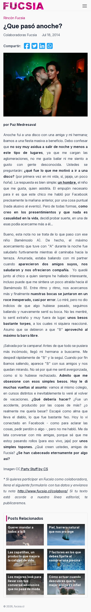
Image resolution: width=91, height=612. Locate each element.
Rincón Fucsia (14, 18)
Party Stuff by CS (34, 469)
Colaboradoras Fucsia (20, 35)
